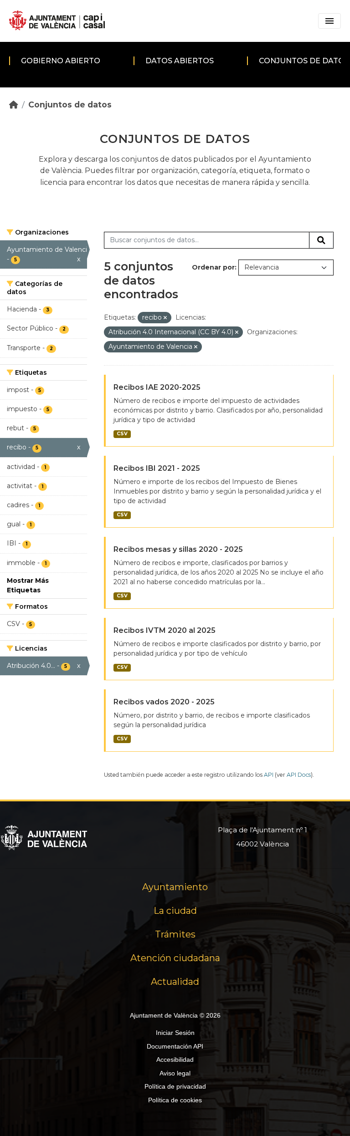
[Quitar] (165, 318)
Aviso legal (175, 1073)
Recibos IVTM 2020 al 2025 (164, 630)
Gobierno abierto (60, 60)
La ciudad (175, 910)
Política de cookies (175, 1100)
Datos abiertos (179, 60)
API (268, 774)
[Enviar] (321, 240)
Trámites (175, 934)
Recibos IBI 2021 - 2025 (156, 468)
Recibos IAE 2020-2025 (157, 387)
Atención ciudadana (175, 958)
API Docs (299, 774)
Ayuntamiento (175, 886)
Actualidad (175, 981)
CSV (122, 434)
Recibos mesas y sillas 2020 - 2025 (178, 549)
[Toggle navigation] (329, 21)
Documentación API (175, 1046)
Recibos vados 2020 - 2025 (164, 702)
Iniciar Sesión (175, 1032)
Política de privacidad (175, 1086)
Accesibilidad (175, 1059)
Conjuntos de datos (70, 104)
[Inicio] (13, 104)
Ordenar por (213, 267)
